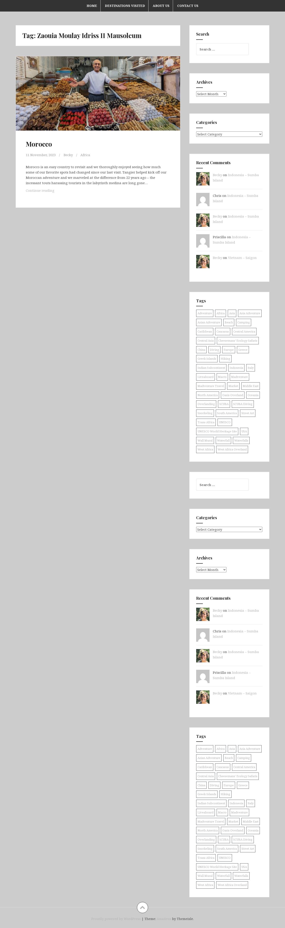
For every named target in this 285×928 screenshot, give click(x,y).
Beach (229, 322)
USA (244, 431)
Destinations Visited (125, 6)
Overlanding (206, 404)
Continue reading (47, 190)
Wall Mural (205, 440)
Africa (85, 155)
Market (233, 386)
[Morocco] (97, 97)
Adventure (204, 313)
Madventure (239, 377)
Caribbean (204, 331)
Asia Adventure (249, 313)
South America (227, 413)
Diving (214, 350)
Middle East (251, 386)
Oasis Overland (232, 395)
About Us (161, 6)
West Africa (205, 449)
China (201, 350)
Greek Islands (206, 359)
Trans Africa (205, 422)
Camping (243, 322)
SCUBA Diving (242, 404)
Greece (243, 350)
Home (92, 6)
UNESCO (225, 422)
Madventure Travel (210, 386)
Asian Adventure (208, 322)
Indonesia (236, 368)
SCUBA (224, 404)
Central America (244, 331)
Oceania (253, 395)
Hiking (225, 359)
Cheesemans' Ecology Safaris (237, 341)
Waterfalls (241, 440)
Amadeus (164, 919)
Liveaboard (205, 377)
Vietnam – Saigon (242, 257)
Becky (68, 155)
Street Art (247, 413)
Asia (232, 313)
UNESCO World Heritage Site (217, 431)
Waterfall (223, 440)
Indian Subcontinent (211, 368)
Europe (229, 350)
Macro (222, 377)
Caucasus (222, 331)
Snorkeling (205, 413)
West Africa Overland (232, 449)
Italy (251, 368)
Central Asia (205, 341)
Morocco (39, 144)
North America (207, 395)
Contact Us (187, 6)
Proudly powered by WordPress (116, 919)
